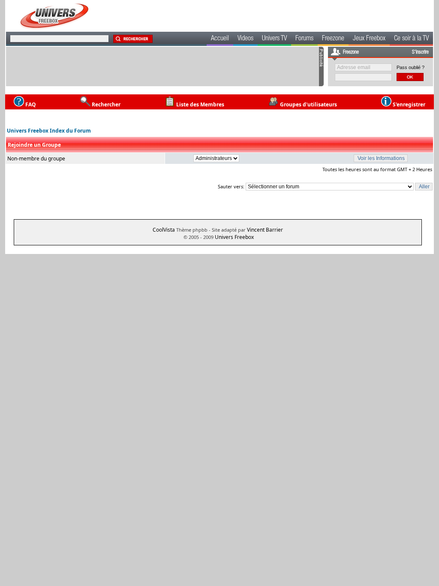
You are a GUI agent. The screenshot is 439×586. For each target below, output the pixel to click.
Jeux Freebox (369, 39)
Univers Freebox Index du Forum (49, 130)
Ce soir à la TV (411, 39)
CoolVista (164, 229)
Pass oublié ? (410, 67)
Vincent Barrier (265, 229)
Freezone (333, 39)
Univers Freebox (234, 237)
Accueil (220, 39)
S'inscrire (420, 52)
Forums (304, 39)
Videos (245, 39)
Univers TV (274, 39)
